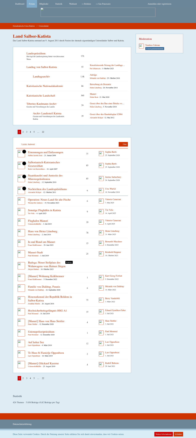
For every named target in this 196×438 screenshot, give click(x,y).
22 (43, 131)
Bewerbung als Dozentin (100, 84)
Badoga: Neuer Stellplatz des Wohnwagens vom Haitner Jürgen (46, 264)
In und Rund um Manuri (41, 242)
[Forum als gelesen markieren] (178, 25)
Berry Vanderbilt (112, 298)
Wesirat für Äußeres (35, 202)
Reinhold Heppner (113, 252)
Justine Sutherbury (113, 176)
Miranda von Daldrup (98, 78)
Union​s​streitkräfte (34, 224)
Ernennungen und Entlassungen (45, 152)
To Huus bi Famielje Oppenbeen (46, 352)
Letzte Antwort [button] (28, 144)
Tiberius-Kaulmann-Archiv (41, 103)
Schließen (178, 434)
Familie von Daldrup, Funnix (44, 286)
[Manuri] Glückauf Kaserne (43, 363)
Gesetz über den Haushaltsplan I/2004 (106, 114)
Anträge (93, 74)
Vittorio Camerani (113, 199)
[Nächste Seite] (47, 132)
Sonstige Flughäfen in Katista (44, 210)
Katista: (69, 262)
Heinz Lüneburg (96, 87)
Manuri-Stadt (35, 252)
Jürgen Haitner (33, 269)
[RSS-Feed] (182, 25)
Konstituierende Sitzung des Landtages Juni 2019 (111, 65)
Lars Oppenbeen (34, 345)
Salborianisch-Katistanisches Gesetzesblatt (44, 164)
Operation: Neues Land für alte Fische (49, 199)
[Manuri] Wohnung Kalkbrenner (46, 276)
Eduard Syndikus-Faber (115, 310)
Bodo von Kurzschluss (36, 169)
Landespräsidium (35, 53)
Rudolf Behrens (112, 363)
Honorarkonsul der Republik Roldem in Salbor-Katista (50, 298)
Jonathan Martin (34, 303)
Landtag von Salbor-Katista (41, 67)
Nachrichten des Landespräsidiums (47, 189)
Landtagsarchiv (41, 76)
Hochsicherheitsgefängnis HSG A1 (47, 310)
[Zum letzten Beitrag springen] (101, 153)
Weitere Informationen (164, 434)
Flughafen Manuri (38, 220)
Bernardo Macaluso (113, 241)
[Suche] (178, 4)
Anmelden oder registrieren (159, 3)
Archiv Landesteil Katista (47, 113)
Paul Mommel (33, 255)
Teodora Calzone (152, 45)
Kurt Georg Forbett (113, 275)
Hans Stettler (32, 324)
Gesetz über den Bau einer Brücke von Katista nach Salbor (115, 103)
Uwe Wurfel (110, 188)
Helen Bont (94, 97)
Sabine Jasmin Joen (35, 155)
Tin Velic (31, 213)
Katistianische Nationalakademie (44, 86)
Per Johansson (95, 68)
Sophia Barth (111, 151)
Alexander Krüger (96, 117)
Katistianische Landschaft (40, 95)
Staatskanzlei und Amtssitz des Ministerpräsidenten (45, 177)
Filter (124, 144)
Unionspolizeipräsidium (41, 331)
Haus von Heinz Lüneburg (42, 231)
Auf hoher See (36, 342)
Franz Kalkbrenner (35, 245)
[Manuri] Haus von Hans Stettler (46, 321)
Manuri (93, 93)
